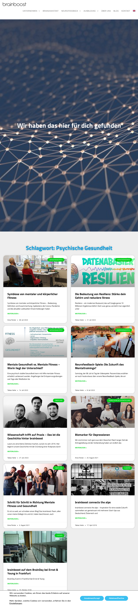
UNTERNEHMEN (30, 11)
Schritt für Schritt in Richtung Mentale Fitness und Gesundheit (31, 504)
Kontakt (125, 11)
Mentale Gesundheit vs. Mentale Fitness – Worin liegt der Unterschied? (33, 366)
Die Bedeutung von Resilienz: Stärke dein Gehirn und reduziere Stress (100, 296)
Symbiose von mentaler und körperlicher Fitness (32, 296)
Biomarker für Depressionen (92, 434)
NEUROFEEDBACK (69, 11)
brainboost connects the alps (93, 502)
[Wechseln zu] (132, 11)
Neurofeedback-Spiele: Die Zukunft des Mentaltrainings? (99, 366)
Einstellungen (15, 603)
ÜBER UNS (106, 11)
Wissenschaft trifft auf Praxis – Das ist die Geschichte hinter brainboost (33, 436)
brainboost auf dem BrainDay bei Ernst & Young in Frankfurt (32, 571)
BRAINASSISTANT (51, 11)
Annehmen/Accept (92, 598)
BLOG (116, 11)
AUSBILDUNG (90, 11)
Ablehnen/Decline (116, 598)
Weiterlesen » (13, 313)
